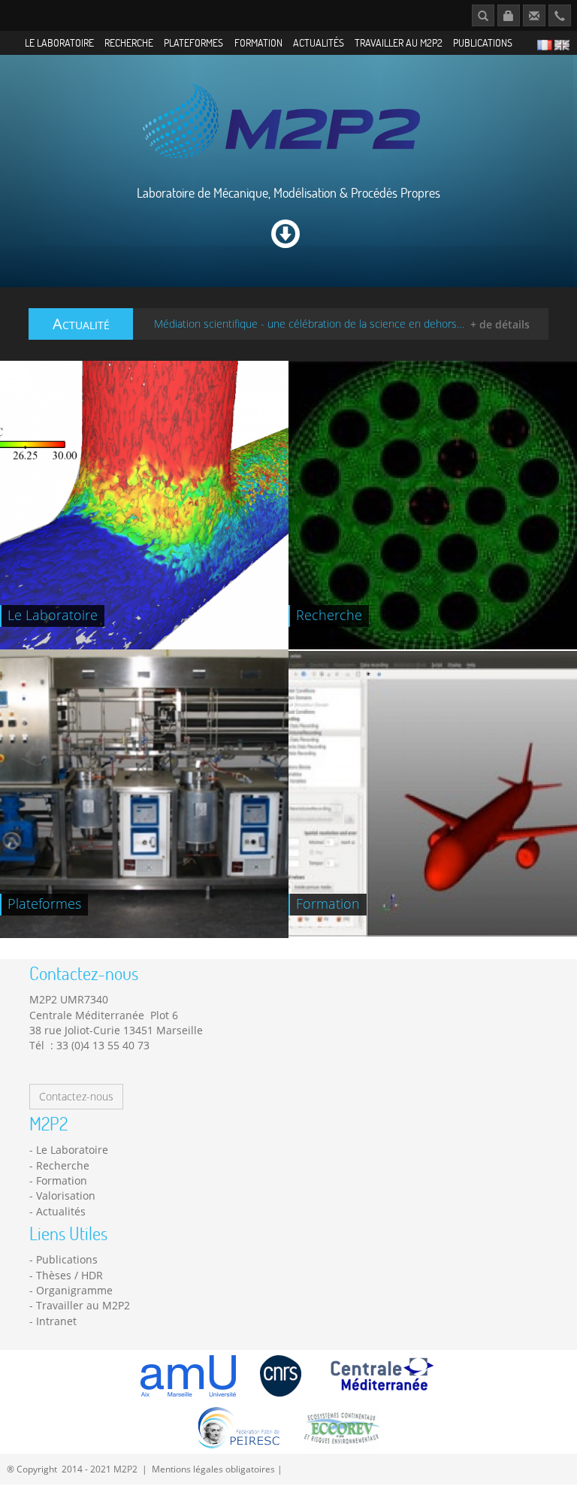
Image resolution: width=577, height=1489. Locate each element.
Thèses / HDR (69, 1275)
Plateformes (193, 42)
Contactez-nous (76, 1096)
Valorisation (65, 1195)
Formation (258, 42)
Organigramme (74, 1290)
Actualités (318, 42)
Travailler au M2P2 (399, 42)
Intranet (56, 1321)
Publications (482, 42)
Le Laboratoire (59, 42)
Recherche (128, 42)
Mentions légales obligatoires (213, 1469)
